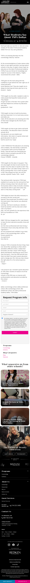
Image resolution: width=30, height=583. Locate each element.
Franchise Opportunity (15, 566)
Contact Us (4, 494)
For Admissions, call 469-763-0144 (15, 41)
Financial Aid (4, 487)
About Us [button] (5, 482)
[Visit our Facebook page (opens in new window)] (13, 544)
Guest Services (8, 454)
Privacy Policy (15, 564)
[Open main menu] (27, 2)
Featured (5, 357)
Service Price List (6, 501)
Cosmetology (6, 348)
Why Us (3, 489)
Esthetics (5, 350)
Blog (4, 355)
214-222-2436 (19, 505)
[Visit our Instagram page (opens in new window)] (9, 544)
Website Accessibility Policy (15, 562)
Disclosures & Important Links (15, 559)
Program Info (21, 454)
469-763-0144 (7, 518)
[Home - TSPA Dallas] (5, 2)
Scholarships (5, 484)
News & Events (15, 31)
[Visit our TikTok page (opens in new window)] (18, 544)
